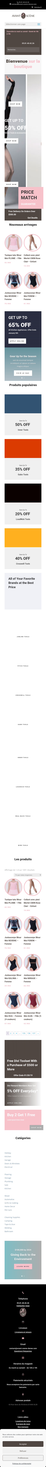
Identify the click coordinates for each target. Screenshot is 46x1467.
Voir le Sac (23, 373)
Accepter (23, 1444)
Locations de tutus (23, 1421)
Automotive (9, 1199)
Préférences (23, 1458)
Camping (8, 1221)
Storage (8, 1178)
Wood (7, 1196)
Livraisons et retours (23, 1332)
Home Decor (10, 1206)
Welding (8, 1228)
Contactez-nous (23, 1306)
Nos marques (23, 1427)
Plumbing (9, 1181)
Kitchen (8, 1156)
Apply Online (17, 341)
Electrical (8, 1167)
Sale (6, 1185)
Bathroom (9, 1231)
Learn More (23, 1266)
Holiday (8, 1153)
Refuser (23, 1451)
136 (28, 1033)
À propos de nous (23, 1424)
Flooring (8, 1174)
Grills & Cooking (11, 1203)
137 (33, 1033)
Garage (8, 1160)
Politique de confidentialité (21, 1463)
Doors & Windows (12, 1163)
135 (23, 1033)
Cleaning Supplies (12, 1217)
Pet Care (8, 1210)
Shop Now (15, 104)
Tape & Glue (10, 1224)
